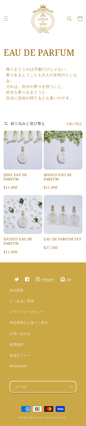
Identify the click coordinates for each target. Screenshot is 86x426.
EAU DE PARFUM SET (62, 239)
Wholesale (18, 366)
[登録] (70, 387)
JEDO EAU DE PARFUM (15, 177)
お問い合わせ (20, 333)
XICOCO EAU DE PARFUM (18, 241)
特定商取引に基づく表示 (29, 322)
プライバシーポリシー (27, 312)
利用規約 (16, 344)
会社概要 (16, 290)
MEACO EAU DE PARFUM (58, 177)
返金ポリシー (20, 355)
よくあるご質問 (22, 301)
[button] (6, 18)
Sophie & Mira (36, 417)
